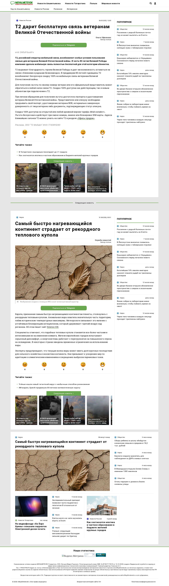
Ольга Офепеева (103, 37)
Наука (122, 42)
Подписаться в (64, 45)
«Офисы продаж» (86, 118)
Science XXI (53, 327)
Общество (123, 29)
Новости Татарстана (25, 520)
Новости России (25, 20)
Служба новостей (103, 240)
